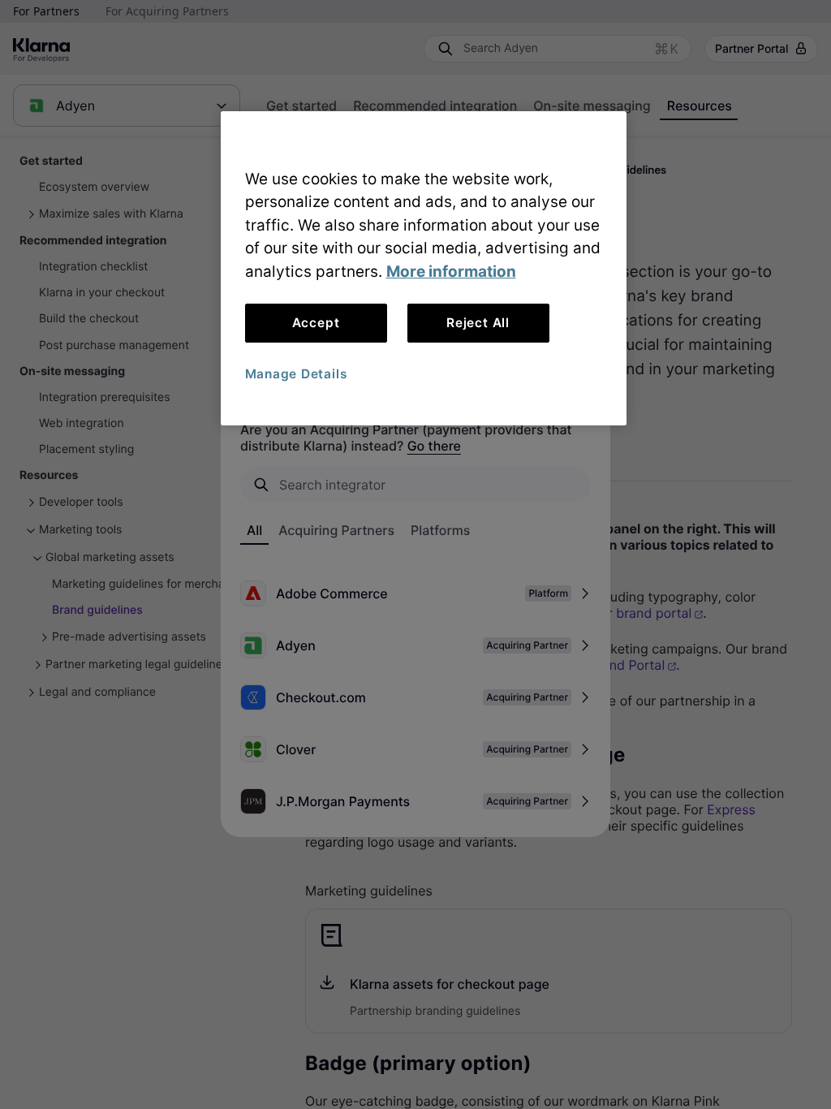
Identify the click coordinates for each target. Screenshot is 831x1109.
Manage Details (296, 374)
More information (451, 271)
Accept (316, 322)
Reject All (478, 322)
